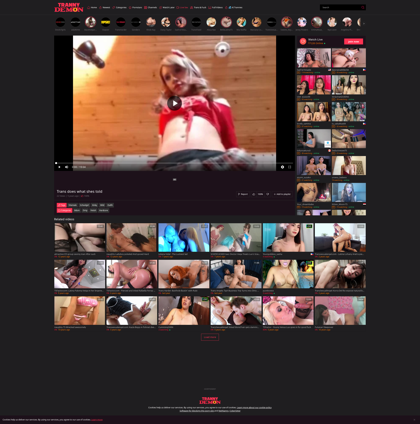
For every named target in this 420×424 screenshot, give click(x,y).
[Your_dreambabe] (314, 196)
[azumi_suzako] (314, 169)
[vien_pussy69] (314, 88)
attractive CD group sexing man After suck (74, 254)
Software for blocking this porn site (197, 410)
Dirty (85, 210)
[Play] (174, 103)
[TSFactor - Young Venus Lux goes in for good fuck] (288, 314)
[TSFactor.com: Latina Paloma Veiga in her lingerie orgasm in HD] (79, 277)
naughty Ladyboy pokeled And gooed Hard (127, 254)
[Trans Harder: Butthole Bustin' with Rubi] (183, 277)
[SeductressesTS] (349, 142)
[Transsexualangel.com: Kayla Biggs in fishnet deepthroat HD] (131, 314)
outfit (110, 205)
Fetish (93, 210)
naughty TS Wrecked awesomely (70, 327)
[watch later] (58, 227)
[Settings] (282, 167)
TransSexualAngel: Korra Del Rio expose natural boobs (339, 291)
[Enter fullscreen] (289, 167)
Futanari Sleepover (324, 327)
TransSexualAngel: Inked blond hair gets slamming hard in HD (235, 327)
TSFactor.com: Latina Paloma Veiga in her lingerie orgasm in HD (79, 291)
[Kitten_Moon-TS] (349, 196)
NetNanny (224, 410)
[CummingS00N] (183, 314)
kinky (94, 205)
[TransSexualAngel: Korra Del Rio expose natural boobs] (340, 277)
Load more (210, 337)
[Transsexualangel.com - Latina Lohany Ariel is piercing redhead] (340, 240)
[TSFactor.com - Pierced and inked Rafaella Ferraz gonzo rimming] (131, 277)
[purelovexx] (288, 277)
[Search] (363, 7)
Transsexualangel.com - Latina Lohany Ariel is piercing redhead (339, 254)
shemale (73, 205)
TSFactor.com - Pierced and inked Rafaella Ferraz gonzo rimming (130, 291)
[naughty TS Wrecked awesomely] (79, 314)
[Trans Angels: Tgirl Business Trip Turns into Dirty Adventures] (236, 277)
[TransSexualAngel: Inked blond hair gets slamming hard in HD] (236, 314)
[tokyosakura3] (314, 142)
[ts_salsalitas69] (349, 115)
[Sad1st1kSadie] (314, 61)
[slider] (174, 163)
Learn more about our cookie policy (254, 407)
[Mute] (66, 167)
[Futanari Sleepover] (340, 314)
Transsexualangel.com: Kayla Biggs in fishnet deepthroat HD (130, 327)
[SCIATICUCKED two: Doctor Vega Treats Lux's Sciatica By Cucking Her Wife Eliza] (236, 240)
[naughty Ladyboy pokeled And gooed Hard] (131, 240)
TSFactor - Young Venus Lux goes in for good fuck (287, 327)
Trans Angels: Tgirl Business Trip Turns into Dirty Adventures (235, 291)
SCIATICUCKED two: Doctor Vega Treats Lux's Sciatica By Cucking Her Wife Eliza (235, 254)
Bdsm (77, 210)
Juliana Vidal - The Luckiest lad (173, 254)
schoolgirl (84, 205)
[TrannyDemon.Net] (69, 7)
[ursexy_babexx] (349, 169)
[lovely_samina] (314, 115)
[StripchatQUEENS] (349, 88)
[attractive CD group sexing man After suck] (79, 240)
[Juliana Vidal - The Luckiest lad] (183, 240)
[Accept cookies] (414, 420)
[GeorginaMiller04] (349, 61)
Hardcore (103, 210)
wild (102, 205)
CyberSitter (235, 410)
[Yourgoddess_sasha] (288, 240)
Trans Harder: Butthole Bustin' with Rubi (177, 291)
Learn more (97, 419)
